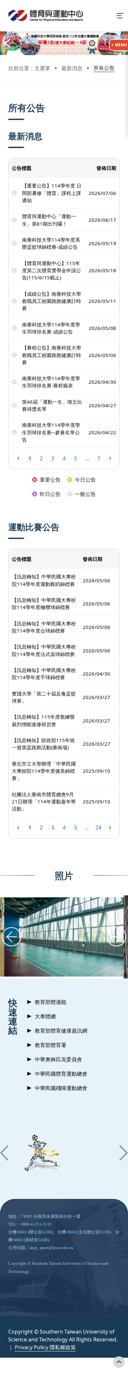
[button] (7, 43)
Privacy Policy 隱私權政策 (45, 1347)
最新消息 (71, 68)
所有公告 (104, 67)
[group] (64, 936)
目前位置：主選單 (29, 68)
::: (9, 99)
